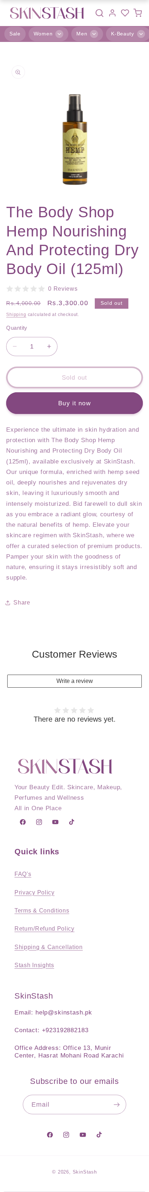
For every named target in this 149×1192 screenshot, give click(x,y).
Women (43, 34)
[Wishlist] (125, 13)
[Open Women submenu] (59, 34)
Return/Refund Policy (44, 928)
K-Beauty (122, 34)
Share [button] (21, 602)
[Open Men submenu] (94, 34)
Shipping (16, 314)
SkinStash (85, 1172)
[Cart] (137, 13)
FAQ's (22, 874)
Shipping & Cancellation (48, 947)
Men (81, 34)
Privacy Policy (34, 892)
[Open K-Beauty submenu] (141, 34)
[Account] (112, 13)
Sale (15, 34)
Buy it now (74, 403)
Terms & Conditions (41, 910)
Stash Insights (34, 965)
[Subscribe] (117, 1104)
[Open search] (99, 13)
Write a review (74, 681)
